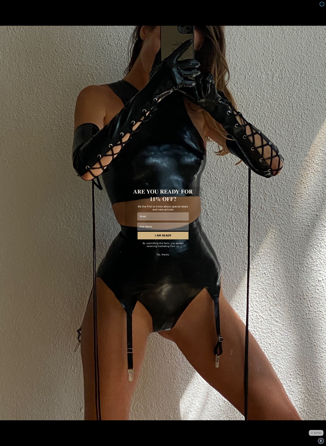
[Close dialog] (322, 4)
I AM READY (163, 235)
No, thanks (163, 254)
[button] (321, 441)
